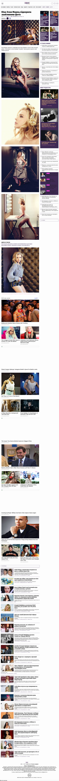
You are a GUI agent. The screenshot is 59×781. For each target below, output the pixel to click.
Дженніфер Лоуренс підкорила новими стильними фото (15, 245)
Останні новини (45, 43)
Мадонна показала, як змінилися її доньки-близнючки (24, 625)
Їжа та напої (38, 7)
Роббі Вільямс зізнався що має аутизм (49, 143)
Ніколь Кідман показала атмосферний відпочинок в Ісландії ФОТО (25, 704)
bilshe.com (28, 764)
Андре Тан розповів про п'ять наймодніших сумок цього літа (53, 35)
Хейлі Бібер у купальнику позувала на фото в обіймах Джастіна (25, 570)
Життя (44, 7)
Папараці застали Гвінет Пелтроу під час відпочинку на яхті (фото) (49, 125)
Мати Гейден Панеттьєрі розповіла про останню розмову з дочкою (25, 588)
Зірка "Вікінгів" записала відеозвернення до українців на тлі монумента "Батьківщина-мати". (26, 667)
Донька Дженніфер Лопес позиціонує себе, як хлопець (50, 181)
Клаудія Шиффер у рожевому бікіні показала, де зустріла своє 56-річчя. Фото (25, 607)
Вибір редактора (45, 87)
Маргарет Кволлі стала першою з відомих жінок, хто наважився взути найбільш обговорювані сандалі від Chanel (26, 597)
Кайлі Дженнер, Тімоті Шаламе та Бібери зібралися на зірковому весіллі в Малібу (26, 713)
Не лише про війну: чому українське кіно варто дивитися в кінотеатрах (26, 579)
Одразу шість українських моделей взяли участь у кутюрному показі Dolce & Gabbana (44, 36)
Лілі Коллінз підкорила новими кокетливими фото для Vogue (16, 243)
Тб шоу (11, 7)
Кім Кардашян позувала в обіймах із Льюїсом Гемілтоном (25, 722)
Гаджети (25, 7)
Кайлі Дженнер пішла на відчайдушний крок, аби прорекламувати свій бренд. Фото (25, 733)
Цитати (51, 7)
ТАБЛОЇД (8, 7)
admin (21, 582)
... (54, 7)
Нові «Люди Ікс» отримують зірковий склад (25, 657)
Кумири (47, 7)
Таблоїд (28, 575)
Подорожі (30, 7)
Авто (34, 7)
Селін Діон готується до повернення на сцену (25, 687)
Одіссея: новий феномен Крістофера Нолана (25, 615)
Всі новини (3, 7)
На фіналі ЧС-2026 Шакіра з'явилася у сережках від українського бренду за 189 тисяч (54, 20)
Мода (22, 7)
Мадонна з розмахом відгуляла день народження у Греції (25, 696)
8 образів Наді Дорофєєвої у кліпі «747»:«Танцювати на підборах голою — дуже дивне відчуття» (45, 21)
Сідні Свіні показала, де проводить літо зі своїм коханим (26, 752)
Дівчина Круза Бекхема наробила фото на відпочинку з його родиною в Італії (26, 742)
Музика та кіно (17, 7)
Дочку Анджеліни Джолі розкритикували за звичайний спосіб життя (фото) (52, 175)
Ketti (21, 575)
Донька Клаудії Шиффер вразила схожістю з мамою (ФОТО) (24, 635)
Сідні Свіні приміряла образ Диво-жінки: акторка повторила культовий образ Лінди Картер (26, 678)
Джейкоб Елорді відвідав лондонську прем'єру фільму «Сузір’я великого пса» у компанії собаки (26, 647)
